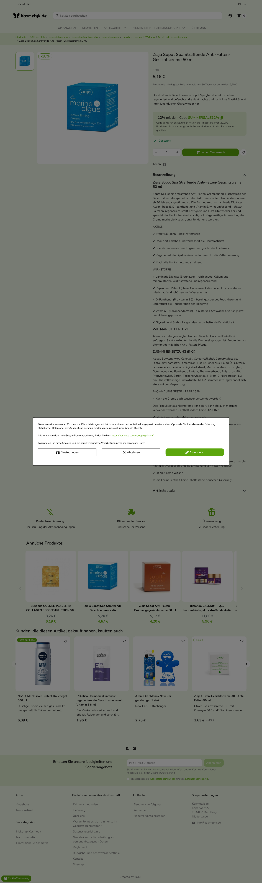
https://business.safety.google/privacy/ (132, 435)
